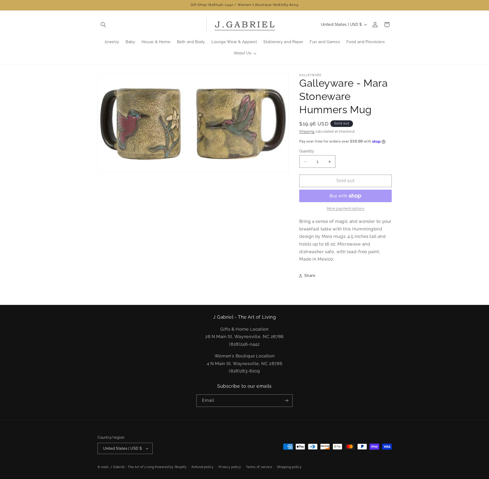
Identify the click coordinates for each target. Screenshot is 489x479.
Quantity (306, 151)
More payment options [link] (345, 209)
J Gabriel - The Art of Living (132, 467)
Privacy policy (230, 467)
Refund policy (203, 467)
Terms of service (259, 467)
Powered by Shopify (170, 467)
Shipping (307, 131)
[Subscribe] (286, 400)
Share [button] (309, 275)
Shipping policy (289, 467)
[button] (103, 24)
